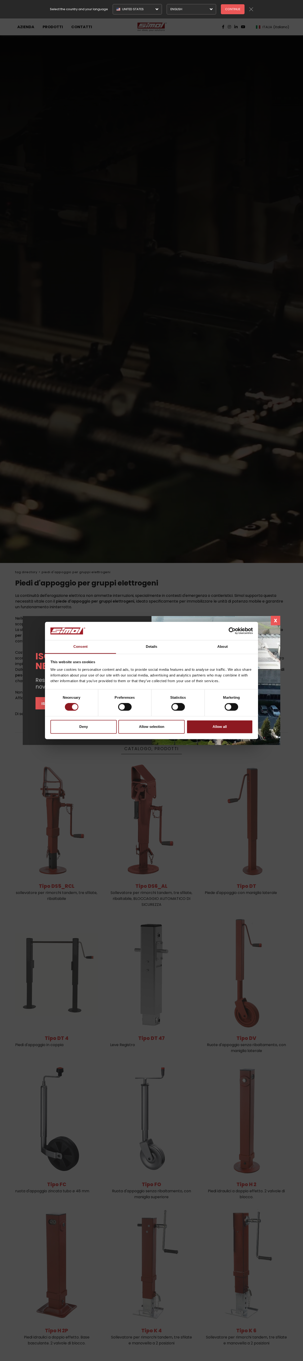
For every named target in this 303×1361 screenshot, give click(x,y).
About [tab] (222, 646)
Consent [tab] (80, 646)
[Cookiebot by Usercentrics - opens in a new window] (232, 631)
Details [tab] (151, 646)
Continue (232, 9)
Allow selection (151, 727)
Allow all (220, 727)
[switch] (125, 707)
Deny (83, 727)
